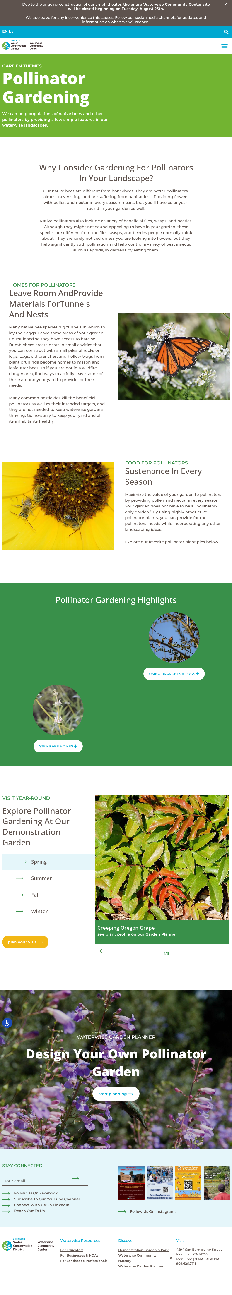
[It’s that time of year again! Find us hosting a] (160, 1183)
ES (11, 31)
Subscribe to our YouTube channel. (47, 1199)
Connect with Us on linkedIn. (42, 1205)
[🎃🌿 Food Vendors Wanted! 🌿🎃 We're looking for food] (188, 1183)
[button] (225, 46)
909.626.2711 (186, 1263)
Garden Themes (22, 66)
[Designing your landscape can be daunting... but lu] (217, 1183)
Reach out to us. (30, 1211)
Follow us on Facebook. (36, 1193)
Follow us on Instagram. (153, 1211)
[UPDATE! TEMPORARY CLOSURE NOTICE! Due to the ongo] (131, 1183)
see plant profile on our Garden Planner (137, 934)
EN (5, 31)
